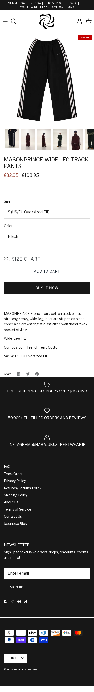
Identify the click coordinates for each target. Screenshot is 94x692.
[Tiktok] (26, 601)
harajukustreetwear (26, 669)
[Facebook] (5, 601)
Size (7, 201)
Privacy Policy (15, 481)
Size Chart (26, 258)
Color (8, 226)
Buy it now (47, 288)
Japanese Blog (15, 524)
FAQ (7, 466)
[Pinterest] (19, 601)
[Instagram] (12, 601)
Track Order (13, 474)
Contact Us (13, 516)
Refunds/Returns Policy (22, 488)
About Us (11, 502)
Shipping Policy (15, 495)
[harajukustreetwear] (47, 21)
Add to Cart (47, 271)
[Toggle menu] (5, 21)
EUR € (12, 658)
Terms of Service (17, 509)
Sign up (16, 587)
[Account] (78, 21)
